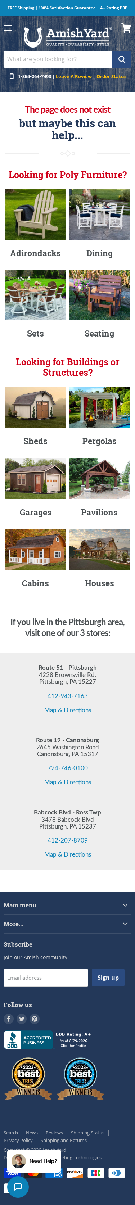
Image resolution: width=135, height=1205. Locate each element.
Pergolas (99, 440)
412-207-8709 (68, 841)
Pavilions (99, 512)
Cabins (35, 583)
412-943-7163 (68, 696)
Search (11, 1132)
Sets (35, 333)
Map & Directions (67, 710)
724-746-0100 (68, 768)
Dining (99, 253)
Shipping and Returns (64, 1140)
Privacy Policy (18, 1140)
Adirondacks (35, 253)
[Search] (121, 59)
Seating (99, 333)
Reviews (54, 1132)
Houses (99, 583)
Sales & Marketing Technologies (68, 1157)
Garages (35, 512)
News (32, 1132)
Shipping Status (87, 1132)
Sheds (35, 440)
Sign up (108, 977)
